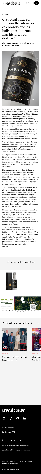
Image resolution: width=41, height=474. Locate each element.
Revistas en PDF (8, 432)
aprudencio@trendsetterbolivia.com (16, 450)
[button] (4, 304)
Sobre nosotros (8, 428)
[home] (12, 3)
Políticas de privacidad (10, 469)
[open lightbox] (9, 280)
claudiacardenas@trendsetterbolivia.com (17, 445)
